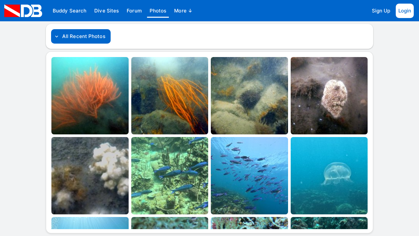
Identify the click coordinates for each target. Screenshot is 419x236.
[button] (69, 11)
